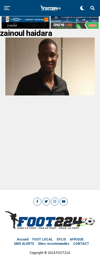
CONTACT (81, 244)
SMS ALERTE (24, 244)
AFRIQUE (76, 239)
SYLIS (61, 239)
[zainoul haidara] (50, 94)
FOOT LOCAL (42, 239)
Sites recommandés (53, 244)
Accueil (23, 239)
